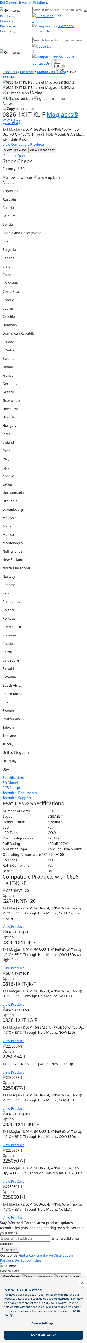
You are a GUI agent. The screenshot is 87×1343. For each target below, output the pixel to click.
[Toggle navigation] (57, 63)
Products (7, 16)
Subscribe (10, 1249)
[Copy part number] (4, 109)
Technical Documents (20, 792)
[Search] (85, 11)
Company (7, 31)
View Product (13, 926)
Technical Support (17, 797)
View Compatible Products (24, 144)
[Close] (82, 1283)
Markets (6, 21)
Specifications (14, 777)
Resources (8, 26)
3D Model (10, 782)
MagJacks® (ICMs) (51, 72)
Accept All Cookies (43, 1335)
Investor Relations (33, 2)
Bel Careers (9, 2)
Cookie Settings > (43, 1323)
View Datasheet (42, 150)
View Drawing (15, 150)
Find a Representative (35, 1255)
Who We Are (12, 1276)
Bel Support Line (28, 1260)
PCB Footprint (14, 787)
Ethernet (27, 72)
